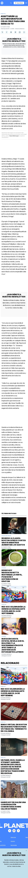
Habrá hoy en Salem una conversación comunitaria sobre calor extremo (13, 805)
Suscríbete (20, 3)
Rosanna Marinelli (7, 615)
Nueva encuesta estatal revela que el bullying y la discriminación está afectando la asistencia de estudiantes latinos (13, 645)
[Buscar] (11, 3)
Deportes (13, 837)
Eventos (3, 13)
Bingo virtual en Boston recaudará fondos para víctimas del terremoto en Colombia (14, 727)
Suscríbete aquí (13, 136)
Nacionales (14, 845)
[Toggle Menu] (26, 3)
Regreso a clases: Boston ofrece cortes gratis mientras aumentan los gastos (14, 541)
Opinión (13, 841)
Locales (4, 567)
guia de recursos (6, 535)
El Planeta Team (5, 26)
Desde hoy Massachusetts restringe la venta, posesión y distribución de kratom (12, 575)
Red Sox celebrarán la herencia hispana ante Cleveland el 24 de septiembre (13, 610)
